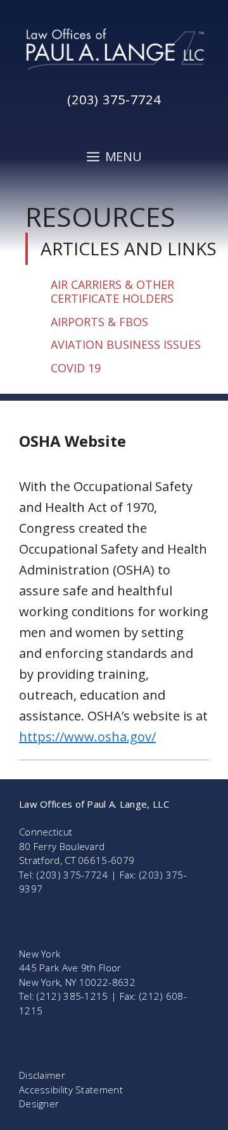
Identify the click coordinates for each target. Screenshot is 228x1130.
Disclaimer (42, 1075)
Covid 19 (76, 367)
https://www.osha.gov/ (87, 736)
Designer (39, 1103)
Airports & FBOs (99, 321)
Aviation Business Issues (126, 344)
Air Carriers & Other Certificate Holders (112, 292)
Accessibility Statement (71, 1089)
